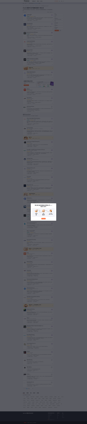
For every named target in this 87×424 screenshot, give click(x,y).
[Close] (55, 204)
